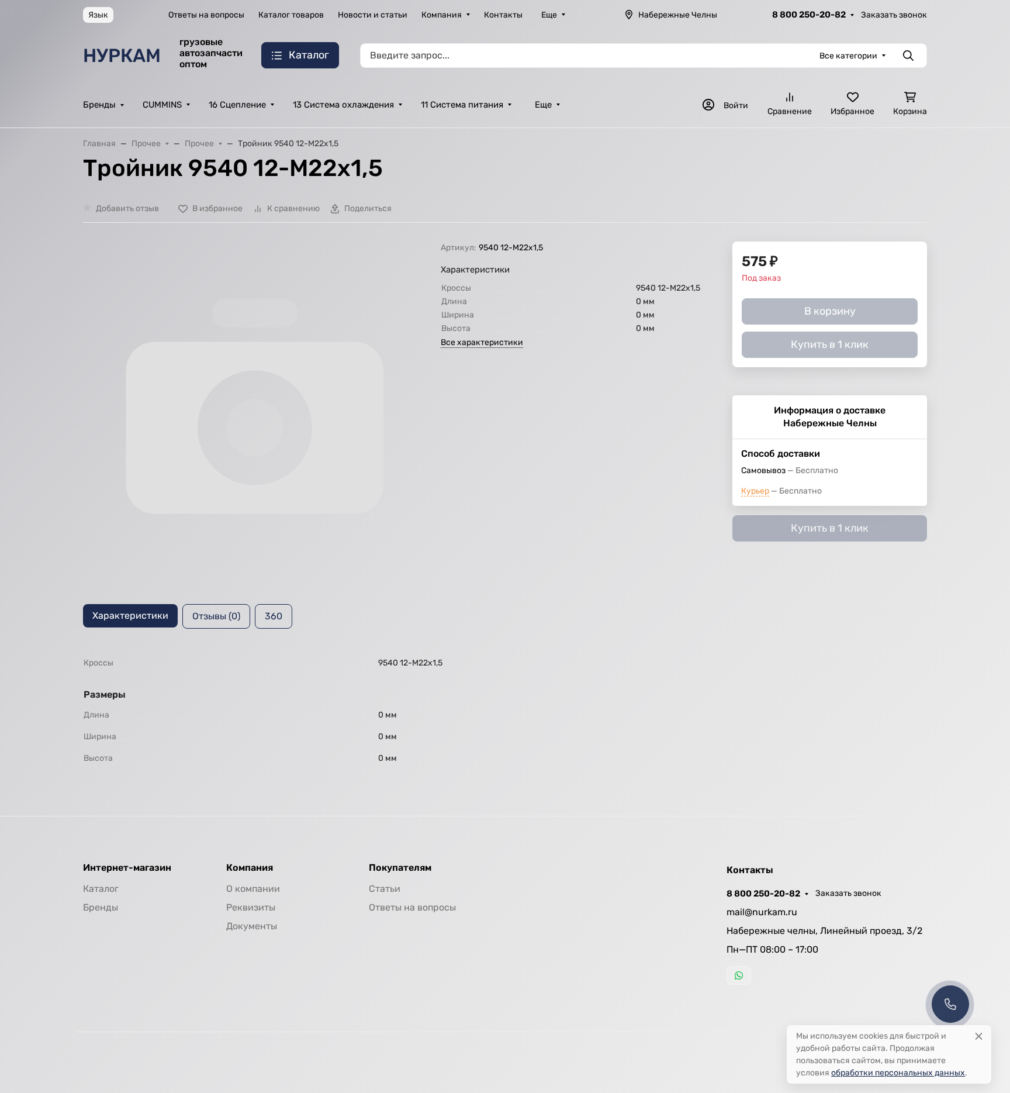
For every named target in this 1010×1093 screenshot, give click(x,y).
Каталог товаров (291, 15)
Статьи (384, 888)
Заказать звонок (894, 15)
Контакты (503, 15)
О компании (253, 888)
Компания (441, 15)
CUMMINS (162, 104)
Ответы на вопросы (206, 15)
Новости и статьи (372, 15)
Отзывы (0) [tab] (216, 616)
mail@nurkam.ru (762, 912)
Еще (549, 15)
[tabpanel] (505, 710)
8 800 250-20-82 (809, 14)
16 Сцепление (237, 104)
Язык (98, 15)
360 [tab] (273, 616)
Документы (251, 926)
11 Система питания (462, 104)
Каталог (101, 888)
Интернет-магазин (127, 868)
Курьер (755, 491)
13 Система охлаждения (343, 104)
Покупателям (400, 868)
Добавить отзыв (127, 208)
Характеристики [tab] (130, 615)
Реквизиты (250, 907)
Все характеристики (482, 342)
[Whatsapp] (739, 975)
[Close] (979, 1036)
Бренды (99, 104)
